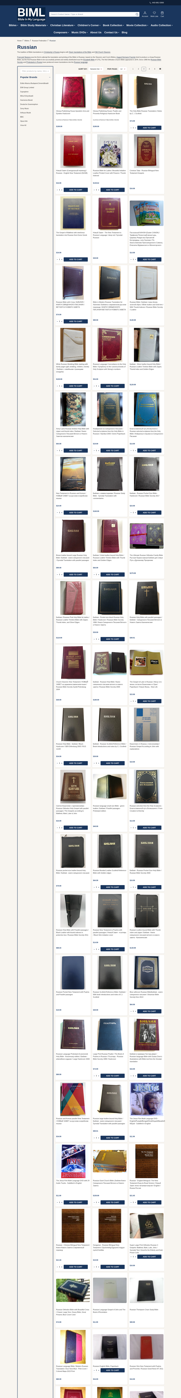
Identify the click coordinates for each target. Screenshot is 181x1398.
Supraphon (24, 92)
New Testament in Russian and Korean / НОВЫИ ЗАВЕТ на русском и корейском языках (71, 495)
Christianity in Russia (52, 52)
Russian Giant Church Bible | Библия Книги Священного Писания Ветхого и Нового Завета (109, 1183)
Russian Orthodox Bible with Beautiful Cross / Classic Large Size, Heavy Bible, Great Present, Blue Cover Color (72, 1312)
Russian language (81, 62)
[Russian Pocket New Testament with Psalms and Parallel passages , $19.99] (73, 973)
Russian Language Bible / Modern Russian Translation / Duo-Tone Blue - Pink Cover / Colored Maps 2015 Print (72, 1368)
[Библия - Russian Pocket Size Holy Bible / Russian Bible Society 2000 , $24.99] (147, 851)
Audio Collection (161, 25)
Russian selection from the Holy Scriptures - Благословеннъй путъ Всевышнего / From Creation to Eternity (146, 808)
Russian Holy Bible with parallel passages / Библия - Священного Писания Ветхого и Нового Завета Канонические (146, 619)
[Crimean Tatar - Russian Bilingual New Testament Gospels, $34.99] (147, 151)
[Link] (31, 14)
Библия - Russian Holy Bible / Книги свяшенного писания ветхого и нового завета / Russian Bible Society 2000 (108, 684)
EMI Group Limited (27, 87)
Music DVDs (79, 32)
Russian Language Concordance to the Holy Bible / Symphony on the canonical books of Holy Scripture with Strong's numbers (109, 366)
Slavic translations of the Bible (80, 52)
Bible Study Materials (33, 25)
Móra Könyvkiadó (26, 96)
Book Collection (112, 25)
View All (23, 125)
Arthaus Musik (25, 113)
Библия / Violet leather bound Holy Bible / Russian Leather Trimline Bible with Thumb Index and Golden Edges (109, 557)
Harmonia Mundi (26, 100)
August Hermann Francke (126, 57)
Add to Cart (149, 128)
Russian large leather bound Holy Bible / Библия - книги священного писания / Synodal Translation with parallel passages (109, 1121)
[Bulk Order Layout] (160, 69)
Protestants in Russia (34, 62)
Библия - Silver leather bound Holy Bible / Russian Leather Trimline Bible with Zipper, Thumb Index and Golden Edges (146, 366)
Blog (124, 32)
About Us (95, 32)
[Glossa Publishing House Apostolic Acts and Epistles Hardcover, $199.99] (73, 92)
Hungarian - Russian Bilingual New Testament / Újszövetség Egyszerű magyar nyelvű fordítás (109, 1247)
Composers (60, 32)
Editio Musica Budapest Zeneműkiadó (34, 83)
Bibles (12, 25)
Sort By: (82, 69)
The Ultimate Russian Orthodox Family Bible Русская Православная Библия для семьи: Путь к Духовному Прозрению (146, 557)
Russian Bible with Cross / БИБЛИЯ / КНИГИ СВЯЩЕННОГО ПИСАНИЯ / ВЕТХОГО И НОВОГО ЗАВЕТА (70, 304)
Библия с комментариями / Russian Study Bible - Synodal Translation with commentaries (109, 495)
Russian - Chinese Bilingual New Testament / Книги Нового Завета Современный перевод (73, 1247)
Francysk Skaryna (24, 57)
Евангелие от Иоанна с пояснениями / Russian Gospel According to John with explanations (145, 746)
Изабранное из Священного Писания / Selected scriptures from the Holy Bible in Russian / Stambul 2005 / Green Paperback (109, 431)
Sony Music (24, 108)
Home (19, 41)
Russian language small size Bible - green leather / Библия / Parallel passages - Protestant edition (108, 808)
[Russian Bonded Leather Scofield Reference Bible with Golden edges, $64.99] (110, 851)
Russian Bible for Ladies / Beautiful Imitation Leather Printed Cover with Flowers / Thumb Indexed (109, 173)
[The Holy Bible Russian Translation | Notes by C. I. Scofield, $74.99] (147, 92)
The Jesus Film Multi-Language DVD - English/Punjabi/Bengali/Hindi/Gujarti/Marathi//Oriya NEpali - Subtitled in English (149, 1121)
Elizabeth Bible (89, 60)
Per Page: (112, 69)
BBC (22, 117)
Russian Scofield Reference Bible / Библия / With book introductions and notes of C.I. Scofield (109, 994)
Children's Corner (88, 25)
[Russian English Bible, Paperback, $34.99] (110, 1347)
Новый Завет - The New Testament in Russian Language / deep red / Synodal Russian (107, 235)
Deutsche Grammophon (29, 104)
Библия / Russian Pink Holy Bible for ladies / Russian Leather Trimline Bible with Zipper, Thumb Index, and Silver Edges (72, 619)
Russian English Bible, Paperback (105, 1366)
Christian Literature (61, 25)
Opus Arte (24, 121)
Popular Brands (28, 77)
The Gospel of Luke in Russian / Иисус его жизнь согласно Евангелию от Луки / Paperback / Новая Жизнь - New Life (146, 684)
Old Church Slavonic (102, 52)
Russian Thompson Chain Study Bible (144, 1310)
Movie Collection (136, 25)
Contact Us (111, 32)
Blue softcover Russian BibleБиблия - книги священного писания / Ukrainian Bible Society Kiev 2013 (146, 994)
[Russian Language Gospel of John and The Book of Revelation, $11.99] (110, 1290)
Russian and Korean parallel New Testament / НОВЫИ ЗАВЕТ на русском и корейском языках (72, 1121)
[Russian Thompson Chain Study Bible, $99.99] (147, 1290)
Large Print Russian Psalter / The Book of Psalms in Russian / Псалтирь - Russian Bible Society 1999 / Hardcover (108, 1056)
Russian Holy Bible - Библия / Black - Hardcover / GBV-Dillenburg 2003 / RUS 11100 (71, 746)
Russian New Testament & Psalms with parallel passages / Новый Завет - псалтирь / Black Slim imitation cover (109, 932)
